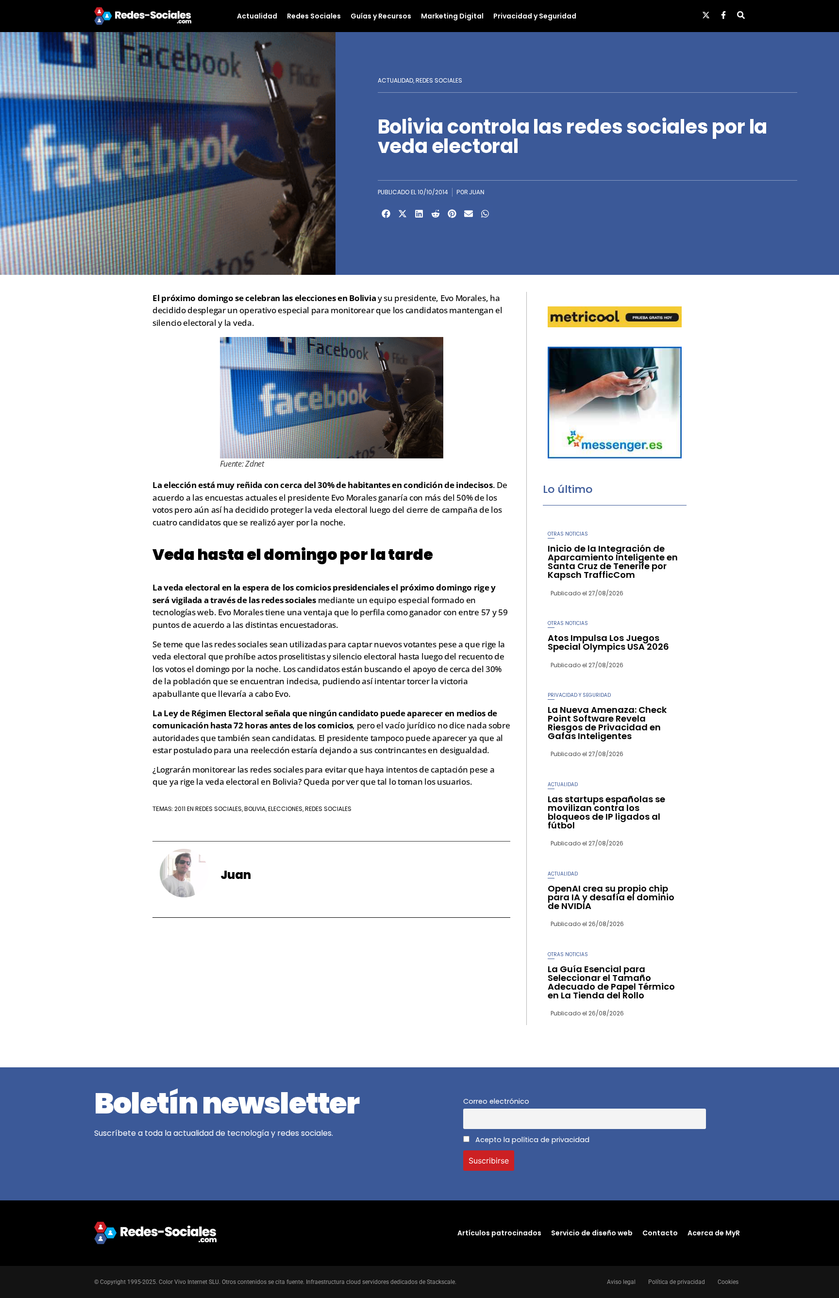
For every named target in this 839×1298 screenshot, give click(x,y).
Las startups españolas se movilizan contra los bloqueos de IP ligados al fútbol (606, 812)
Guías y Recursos (381, 16)
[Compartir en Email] (468, 213)
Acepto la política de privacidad (531, 1140)
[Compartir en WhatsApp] (485, 213)
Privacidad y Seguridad (534, 16)
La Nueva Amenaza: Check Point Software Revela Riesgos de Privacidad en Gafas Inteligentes (607, 723)
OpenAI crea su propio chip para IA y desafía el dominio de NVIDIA (611, 897)
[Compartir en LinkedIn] (419, 213)
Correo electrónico (496, 1101)
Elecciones (285, 809)
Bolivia (255, 809)
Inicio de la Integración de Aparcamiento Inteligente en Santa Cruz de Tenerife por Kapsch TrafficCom (613, 561)
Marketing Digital (452, 16)
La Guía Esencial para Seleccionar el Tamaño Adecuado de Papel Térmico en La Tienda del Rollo (611, 982)
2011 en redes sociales (208, 809)
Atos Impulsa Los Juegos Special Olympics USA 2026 (608, 642)
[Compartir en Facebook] (386, 213)
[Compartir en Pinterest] (452, 213)
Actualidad (257, 16)
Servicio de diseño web (592, 1233)
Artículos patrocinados (499, 1233)
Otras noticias (568, 534)
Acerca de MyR (714, 1233)
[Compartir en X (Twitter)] (402, 213)
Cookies (728, 1282)
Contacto (660, 1233)
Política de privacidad (676, 1282)
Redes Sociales (314, 16)
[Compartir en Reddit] (435, 213)
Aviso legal (621, 1282)
